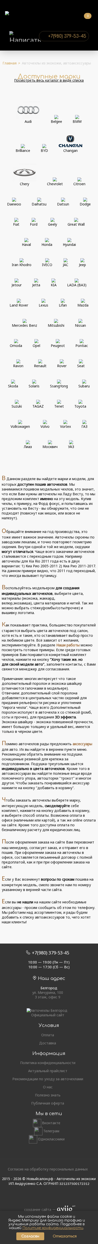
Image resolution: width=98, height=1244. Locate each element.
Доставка (47, 1043)
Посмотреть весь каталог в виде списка (49, 80)
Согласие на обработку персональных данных (48, 1169)
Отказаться (65, 1236)
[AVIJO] (64, 1210)
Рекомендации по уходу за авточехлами (47, 1079)
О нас (48, 1087)
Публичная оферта (47, 1103)
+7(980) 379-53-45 (67, 36)
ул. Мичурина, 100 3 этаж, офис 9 (47, 994)
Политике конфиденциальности (52, 1228)
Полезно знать (48, 1095)
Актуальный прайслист (47, 1071)
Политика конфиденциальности (47, 1063)
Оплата (47, 1035)
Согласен (30, 1236)
